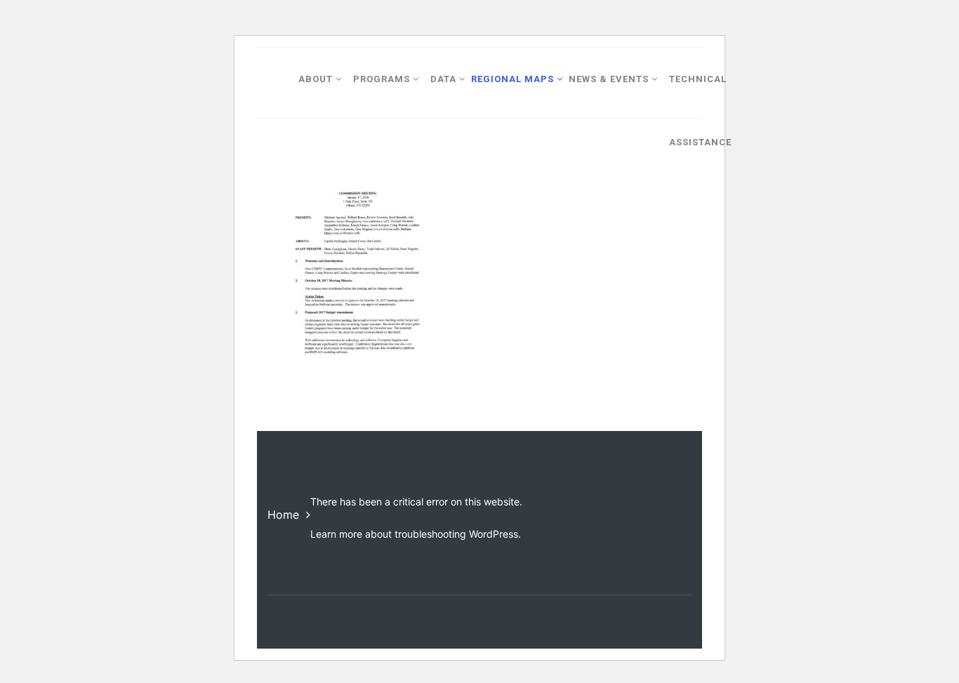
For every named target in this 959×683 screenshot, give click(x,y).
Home (283, 515)
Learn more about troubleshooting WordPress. (415, 534)
